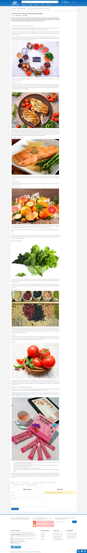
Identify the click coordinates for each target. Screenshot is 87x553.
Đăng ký (74, 521)
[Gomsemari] (14, 3)
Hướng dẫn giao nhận (71, 536)
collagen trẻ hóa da (51, 482)
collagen (17, 482)
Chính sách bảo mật (57, 533)
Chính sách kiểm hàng (58, 538)
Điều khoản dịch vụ (71, 538)
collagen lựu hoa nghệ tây (38, 482)
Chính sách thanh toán (58, 539)
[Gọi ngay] (79, 551)
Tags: (12, 482)
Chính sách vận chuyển (58, 534)
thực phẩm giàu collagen (32, 484)
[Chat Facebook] (82, 551)
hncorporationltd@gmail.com (19, 541)
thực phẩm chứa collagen (18, 484)
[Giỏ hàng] (75, 2)
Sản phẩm (36, 4)
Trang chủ (24, 4)
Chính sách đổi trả (57, 536)
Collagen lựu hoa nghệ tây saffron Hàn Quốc (21, 392)
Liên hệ (48, 4)
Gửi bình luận (15, 509)
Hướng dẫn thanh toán (72, 534)
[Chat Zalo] (85, 551)
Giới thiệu (30, 4)
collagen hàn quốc (26, 482)
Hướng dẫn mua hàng (71, 533)
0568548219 (16, 543)
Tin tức (42, 4)
